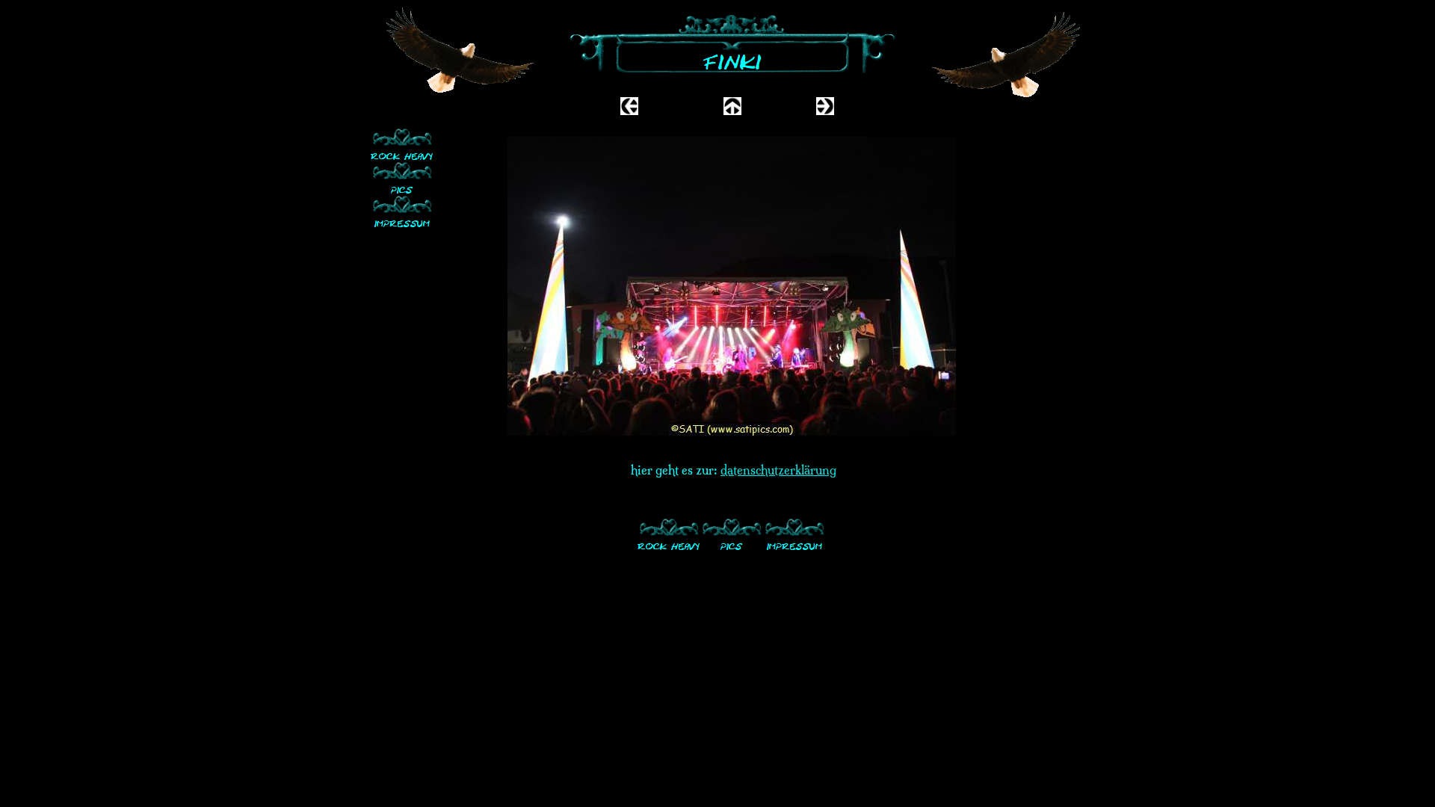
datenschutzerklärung (778, 470)
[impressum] (402, 211)
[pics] (402, 177)
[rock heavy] (402, 144)
